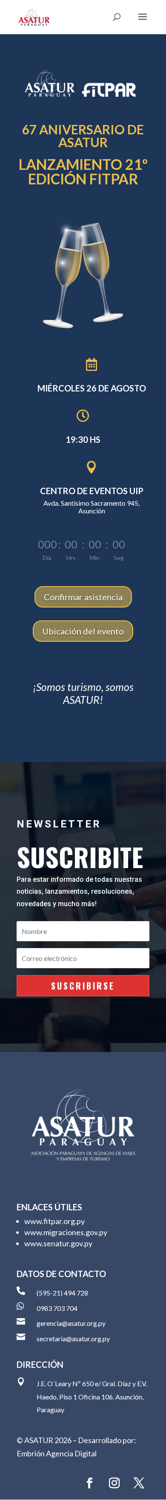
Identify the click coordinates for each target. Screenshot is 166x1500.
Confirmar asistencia (83, 597)
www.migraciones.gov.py (65, 1232)
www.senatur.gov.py (58, 1243)
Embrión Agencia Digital (57, 1453)
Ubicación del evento (83, 631)
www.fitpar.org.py (54, 1221)
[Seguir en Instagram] (114, 1483)
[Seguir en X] (138, 1483)
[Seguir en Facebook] (89, 1483)
